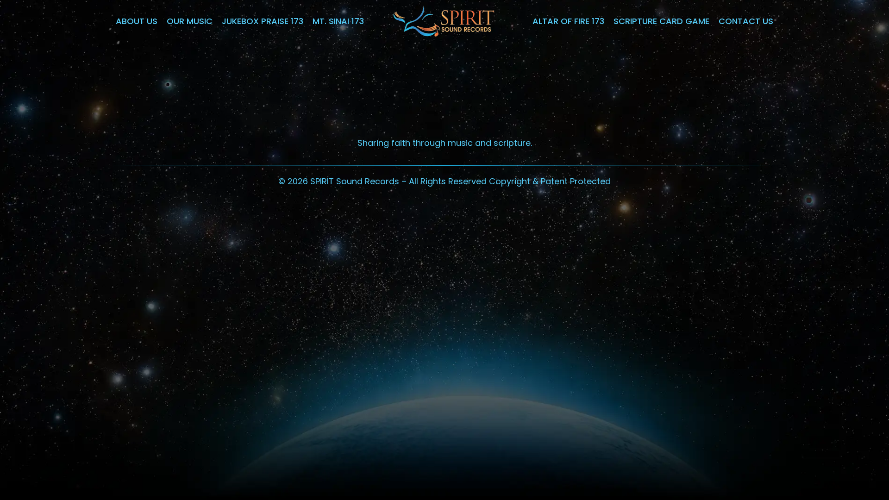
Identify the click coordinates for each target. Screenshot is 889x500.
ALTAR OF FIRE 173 (568, 21)
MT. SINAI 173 (338, 21)
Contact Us (746, 21)
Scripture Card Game (661, 21)
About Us (136, 21)
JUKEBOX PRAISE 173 (262, 21)
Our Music (190, 21)
